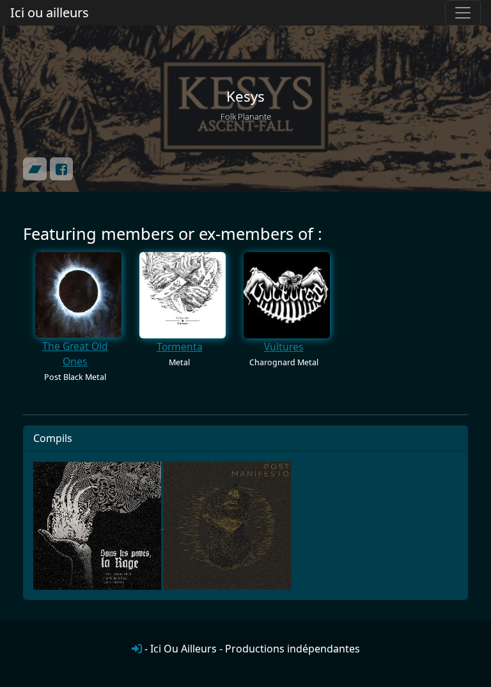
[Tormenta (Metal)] (182, 294)
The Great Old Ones (75, 353)
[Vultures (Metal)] (287, 294)
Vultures (284, 347)
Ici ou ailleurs (49, 12)
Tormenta (180, 347)
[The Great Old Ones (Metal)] (78, 294)
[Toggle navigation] (463, 13)
